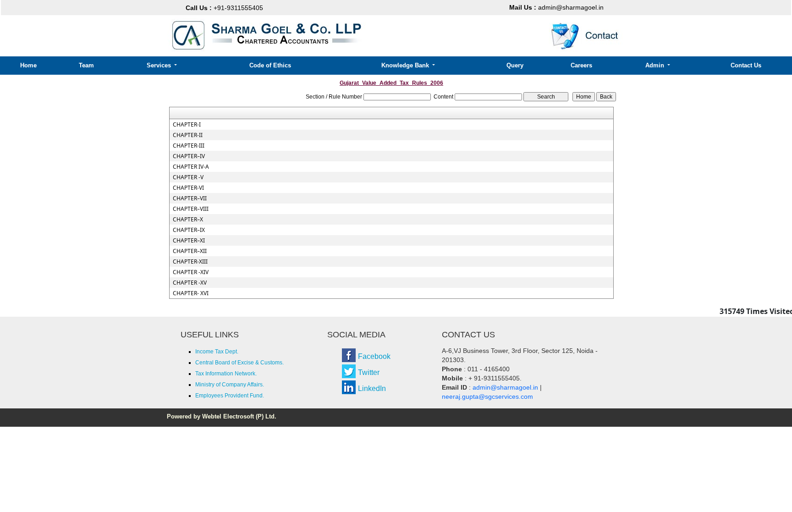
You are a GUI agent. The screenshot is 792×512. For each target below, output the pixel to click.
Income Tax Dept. (216, 351)
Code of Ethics (270, 65)
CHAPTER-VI (188, 188)
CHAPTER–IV (189, 156)
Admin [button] (655, 65)
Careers (581, 65)
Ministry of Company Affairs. (229, 384)
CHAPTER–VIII (191, 209)
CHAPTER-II (188, 135)
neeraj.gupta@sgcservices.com (487, 396)
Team (86, 65)
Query (514, 65)
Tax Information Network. (226, 373)
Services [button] (160, 65)
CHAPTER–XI (189, 240)
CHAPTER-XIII (190, 261)
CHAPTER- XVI (191, 293)
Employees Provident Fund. (229, 395)
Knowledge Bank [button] (406, 65)
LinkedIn (372, 388)
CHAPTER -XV (190, 282)
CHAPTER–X (188, 219)
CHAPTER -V (188, 177)
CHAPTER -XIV (191, 272)
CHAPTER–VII (190, 198)
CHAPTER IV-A (191, 167)
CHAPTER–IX (189, 230)
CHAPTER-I (187, 124)
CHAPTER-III (188, 145)
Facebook (374, 356)
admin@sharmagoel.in (556, 7)
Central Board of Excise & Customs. (239, 362)
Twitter (369, 372)
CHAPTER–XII (190, 251)
